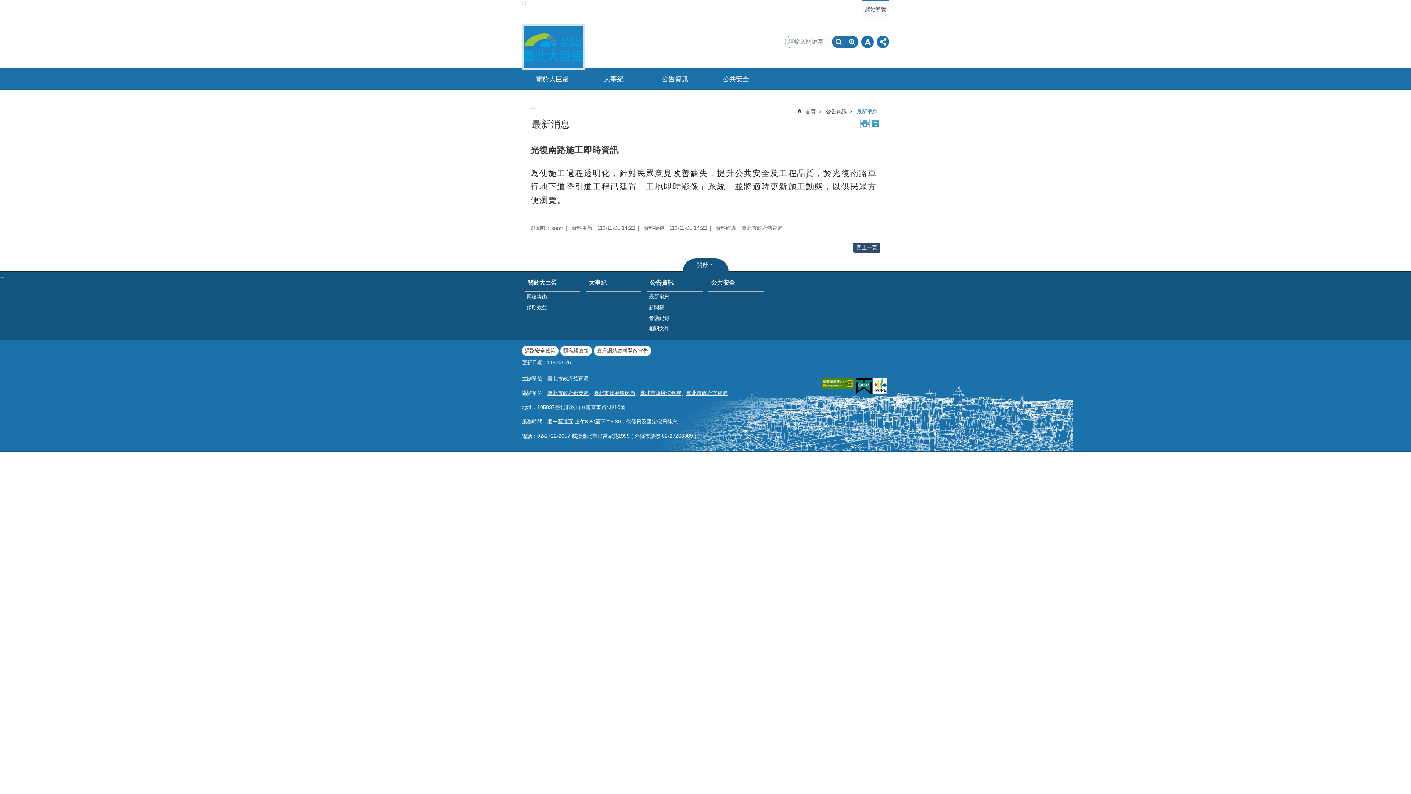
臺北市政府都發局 (568, 393)
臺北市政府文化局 (707, 393)
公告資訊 (836, 111)
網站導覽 (875, 9)
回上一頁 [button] (867, 247)
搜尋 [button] (838, 42)
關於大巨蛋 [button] (552, 79)
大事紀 (614, 79)
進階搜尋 (851, 42)
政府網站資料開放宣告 (622, 351)
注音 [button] (875, 123)
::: (524, 3)
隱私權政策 (576, 351)
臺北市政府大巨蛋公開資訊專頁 (553, 47)
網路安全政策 (540, 351)
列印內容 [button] (865, 123)
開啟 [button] (702, 265)
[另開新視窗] (838, 383)
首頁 (810, 111)
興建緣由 (537, 297)
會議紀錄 (659, 318)
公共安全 (736, 79)
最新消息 (867, 111)
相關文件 (659, 329)
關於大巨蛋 (542, 282)
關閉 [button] (867, 42)
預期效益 (537, 307)
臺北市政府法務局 (660, 393)
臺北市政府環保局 (614, 393)
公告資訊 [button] (675, 79)
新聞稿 (656, 307)
